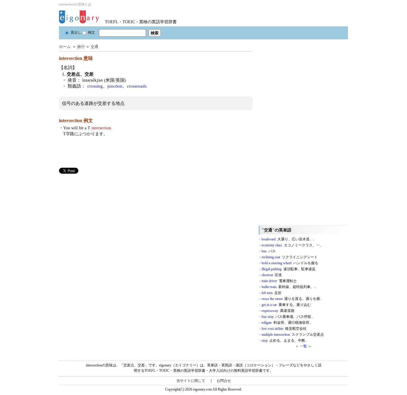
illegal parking (289, 269)
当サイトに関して (190, 381)
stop (284, 340)
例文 (91, 32)
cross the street (292, 299)
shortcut (272, 275)
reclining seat (290, 257)
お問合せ (224, 381)
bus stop (287, 317)
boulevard (288, 239)
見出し (76, 32)
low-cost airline (284, 328)
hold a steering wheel (290, 263)
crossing (95, 86)
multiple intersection (293, 334)
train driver (279, 281)
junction (114, 86)
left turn (272, 293)
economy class (291, 245)
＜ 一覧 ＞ (303, 346)
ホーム (65, 46)
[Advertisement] (103, 215)
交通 (94, 46)
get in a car (286, 305)
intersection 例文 (76, 120)
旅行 (81, 46)
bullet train (289, 287)
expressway (278, 311)
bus (269, 251)
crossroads (137, 86)
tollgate (286, 323)
